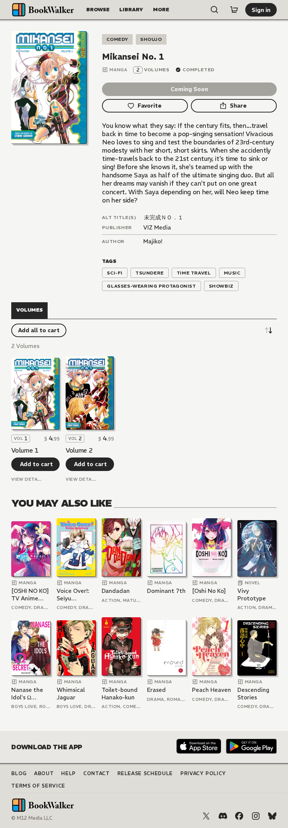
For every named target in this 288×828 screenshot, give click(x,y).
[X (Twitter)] (206, 816)
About (44, 773)
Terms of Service (38, 785)
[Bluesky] (272, 816)
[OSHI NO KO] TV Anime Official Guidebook (30, 594)
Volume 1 (24, 450)
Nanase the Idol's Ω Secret (27, 693)
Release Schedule (145, 773)
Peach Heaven (211, 689)
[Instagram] (255, 816)
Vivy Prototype (251, 594)
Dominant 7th (166, 590)
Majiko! (152, 241)
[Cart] (234, 10)
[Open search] (214, 10)
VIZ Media (157, 227)
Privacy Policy (203, 773)
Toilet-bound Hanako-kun (120, 693)
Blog (19, 773)
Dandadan (116, 590)
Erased (156, 689)
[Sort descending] (268, 330)
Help (68, 773)
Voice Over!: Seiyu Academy (73, 594)
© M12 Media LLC (31, 818)
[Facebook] (239, 816)
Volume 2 (79, 450)
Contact (96, 773)
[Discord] (222, 816)
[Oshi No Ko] (209, 590)
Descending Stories (253, 693)
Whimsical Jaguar (71, 693)
